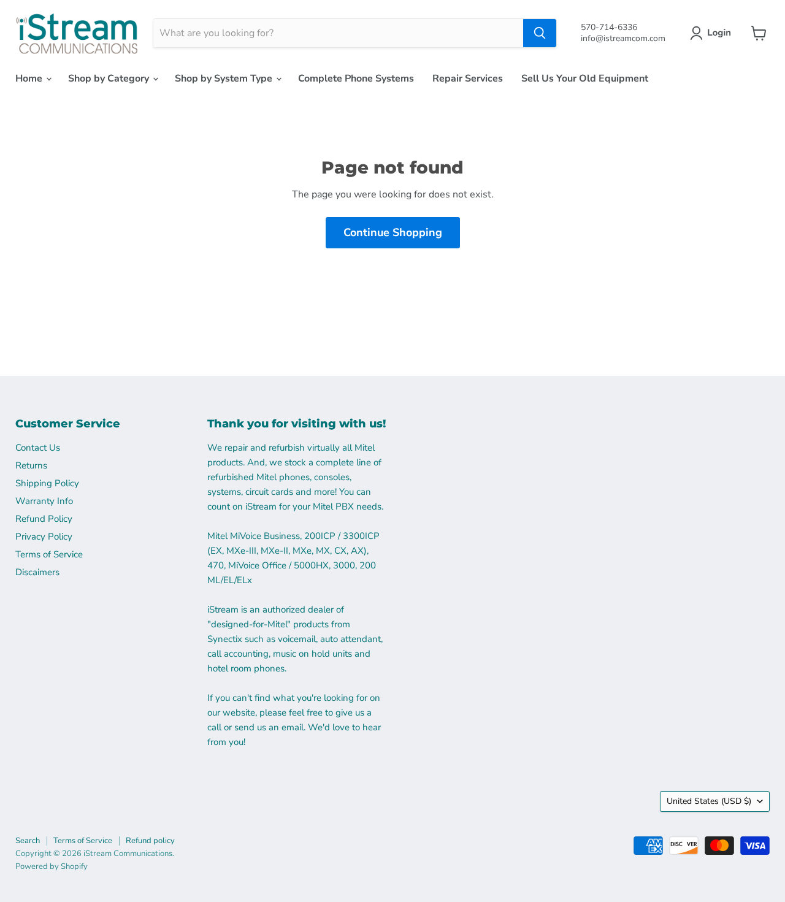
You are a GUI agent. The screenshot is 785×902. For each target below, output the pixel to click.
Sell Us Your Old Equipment (584, 78)
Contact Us (37, 447)
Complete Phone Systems (356, 78)
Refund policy (150, 840)
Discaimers (37, 572)
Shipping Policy (47, 483)
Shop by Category (109, 78)
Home (30, 78)
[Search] (539, 33)
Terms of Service (49, 554)
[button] (713, 33)
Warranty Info (44, 501)
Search (27, 840)
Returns (31, 465)
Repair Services (467, 78)
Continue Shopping (392, 232)
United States (709, 801)
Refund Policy (43, 519)
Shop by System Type (225, 78)
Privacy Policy (43, 536)
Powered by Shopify (51, 866)
